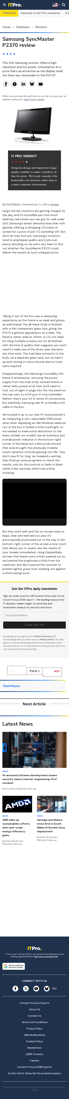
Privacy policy (34, 1028)
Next (57, 671)
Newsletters (34, 1047)
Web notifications (34, 1035)
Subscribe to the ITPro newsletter (40, 13)
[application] (34, 501)
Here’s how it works (34, 99)
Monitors (41, 27)
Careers (34, 1060)
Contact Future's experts (34, 1003)
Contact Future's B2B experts (34, 1067)
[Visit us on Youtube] (36, 988)
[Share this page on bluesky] (31, 84)
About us (34, 1009)
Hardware (22, 27)
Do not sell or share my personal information (34, 1073)
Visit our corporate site (46, 956)
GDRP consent (34, 1054)
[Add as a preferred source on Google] (13, 966)
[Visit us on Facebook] (15, 988)
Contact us (34, 1015)
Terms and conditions (35, 1022)
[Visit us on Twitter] (26, 988)
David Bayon (13, 204)
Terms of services (43, 636)
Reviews (54, 204)
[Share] (5, 84)
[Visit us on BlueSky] (45, 988)
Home (6, 27)
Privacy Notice (47, 639)
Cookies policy (34, 1041)
